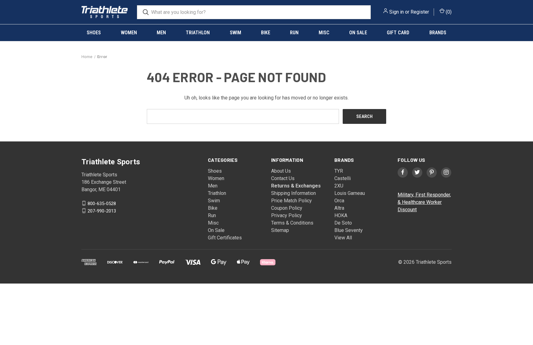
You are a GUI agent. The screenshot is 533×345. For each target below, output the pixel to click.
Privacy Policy (286, 215)
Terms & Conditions (292, 223)
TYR (338, 171)
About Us (281, 171)
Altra (339, 208)
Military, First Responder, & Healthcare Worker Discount (424, 202)
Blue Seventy (348, 230)
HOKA (340, 215)
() (448, 12)
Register (420, 12)
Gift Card (398, 33)
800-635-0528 (102, 203)
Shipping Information (293, 193)
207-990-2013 (102, 210)
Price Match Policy (291, 201)
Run (294, 33)
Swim (235, 33)
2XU (338, 186)
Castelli (342, 178)
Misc (324, 33)
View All (343, 238)
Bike (265, 33)
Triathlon (198, 33)
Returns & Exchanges (296, 186)
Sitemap (280, 230)
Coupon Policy (286, 208)
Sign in (396, 12)
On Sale (358, 33)
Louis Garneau (349, 193)
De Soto (343, 223)
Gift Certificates (225, 238)
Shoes (94, 33)
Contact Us (283, 178)
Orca (339, 201)
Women (129, 33)
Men (161, 33)
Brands (437, 33)
